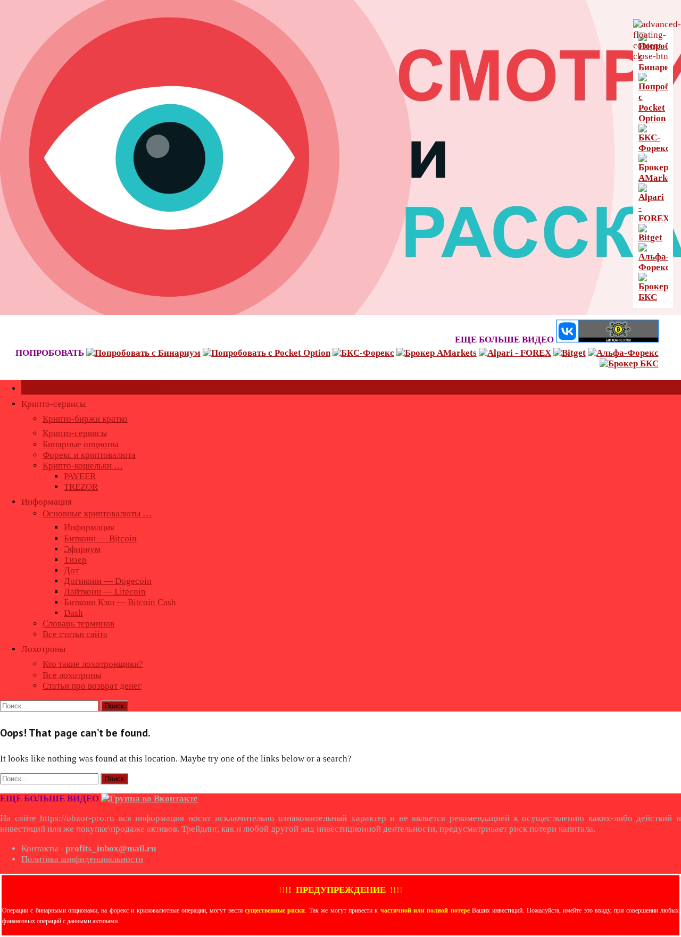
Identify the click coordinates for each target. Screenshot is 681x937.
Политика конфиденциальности (82, 859)
